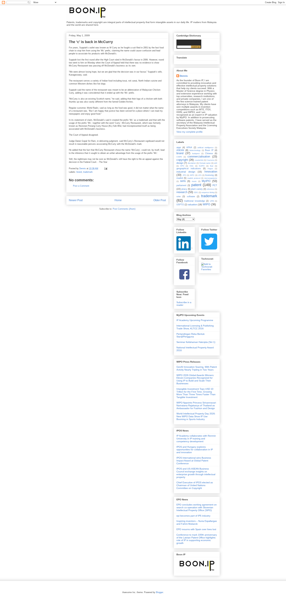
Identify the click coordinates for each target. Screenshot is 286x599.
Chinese (209, 153)
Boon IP (209, 150)
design (179, 163)
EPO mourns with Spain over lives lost (196, 529)
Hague (210, 169)
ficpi (211, 166)
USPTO (180, 204)
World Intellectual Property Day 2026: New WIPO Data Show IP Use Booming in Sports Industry (195, 416)
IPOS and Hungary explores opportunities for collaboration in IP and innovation (194, 450)
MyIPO (206, 181)
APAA (189, 147)
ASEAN (180, 150)
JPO (184, 175)
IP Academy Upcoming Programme (194, 320)
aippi (178, 147)
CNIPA (179, 157)
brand (79, 172)
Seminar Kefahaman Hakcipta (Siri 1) (195, 342)
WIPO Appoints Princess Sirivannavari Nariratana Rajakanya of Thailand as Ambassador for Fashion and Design (196, 405)
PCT (215, 185)
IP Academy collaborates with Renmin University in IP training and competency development (196, 438)
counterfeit (199, 160)
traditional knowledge (194, 201)
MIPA (183, 181)
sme (178, 196)
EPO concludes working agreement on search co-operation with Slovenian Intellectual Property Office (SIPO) (196, 507)
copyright (182, 159)
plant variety (197, 189)
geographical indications (188, 168)
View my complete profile (189, 131)
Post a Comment (81, 186)
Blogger (159, 592)
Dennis (184, 76)
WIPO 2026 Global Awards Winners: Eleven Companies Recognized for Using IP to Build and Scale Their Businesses (195, 379)
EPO (182, 166)
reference (210, 189)
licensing (209, 175)
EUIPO (202, 166)
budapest (196, 153)
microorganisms (210, 178)
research (181, 192)
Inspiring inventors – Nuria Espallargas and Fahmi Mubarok (196, 522)
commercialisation (199, 156)
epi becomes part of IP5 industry (193, 515)
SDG (196, 192)
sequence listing (207, 192)
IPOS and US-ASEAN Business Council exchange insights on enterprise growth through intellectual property (195, 472)
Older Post (159, 200)
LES (199, 175)
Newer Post (76, 200)
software (191, 196)
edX (215, 163)
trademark (88, 172)
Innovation (210, 171)
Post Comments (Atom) (124, 209)
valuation (192, 204)
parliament (181, 185)
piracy (184, 189)
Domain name (205, 163)
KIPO (192, 175)
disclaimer (192, 163)
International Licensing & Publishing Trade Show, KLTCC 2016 (195, 327)
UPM (212, 201)
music (194, 181)
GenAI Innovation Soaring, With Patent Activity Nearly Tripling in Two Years (196, 368)
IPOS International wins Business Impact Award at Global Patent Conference (193, 460)
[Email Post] (105, 168)
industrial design (185, 171)
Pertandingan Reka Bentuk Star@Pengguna (190, 335)
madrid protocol (193, 178)
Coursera (210, 160)
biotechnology (195, 150)
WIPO (206, 204)
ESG (191, 166)
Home (118, 200)
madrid (179, 178)
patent (196, 185)
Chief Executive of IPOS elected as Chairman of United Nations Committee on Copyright (194, 485)
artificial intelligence (205, 148)
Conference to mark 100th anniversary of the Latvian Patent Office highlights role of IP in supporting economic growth (196, 538)
